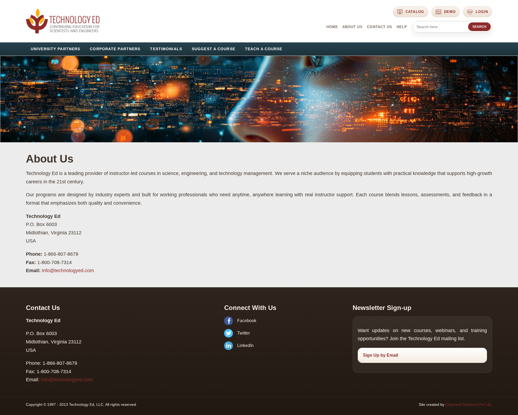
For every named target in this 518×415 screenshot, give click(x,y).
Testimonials (166, 49)
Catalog (414, 12)
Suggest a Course (213, 49)
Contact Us (379, 27)
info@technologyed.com (68, 270)
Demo (450, 12)
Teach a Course (263, 49)
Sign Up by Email (380, 355)
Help (402, 27)
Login (482, 12)
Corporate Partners (115, 49)
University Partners (55, 49)
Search (479, 27)
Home (332, 27)
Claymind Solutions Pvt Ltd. (468, 404)
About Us (352, 27)
